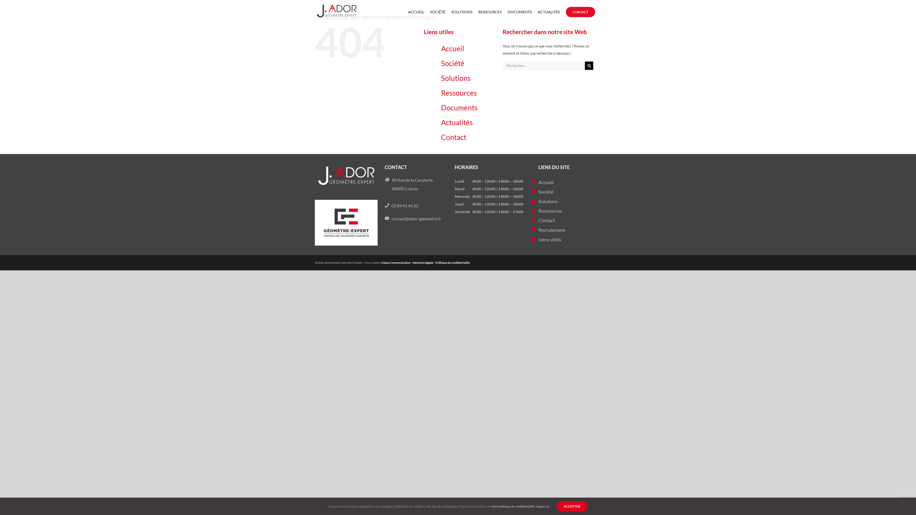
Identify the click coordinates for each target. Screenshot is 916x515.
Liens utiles (549, 239)
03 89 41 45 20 (404, 205)
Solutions (456, 78)
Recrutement (551, 230)
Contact (453, 137)
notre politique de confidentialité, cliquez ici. (520, 506)
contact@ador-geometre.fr (416, 218)
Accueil (452, 48)
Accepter (572, 506)
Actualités (457, 122)
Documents (459, 107)
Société (452, 63)
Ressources (459, 92)
